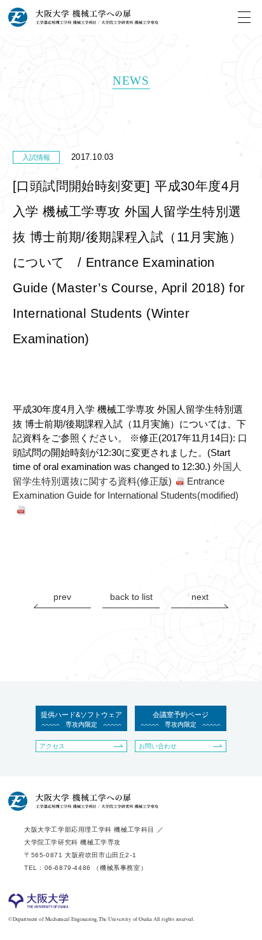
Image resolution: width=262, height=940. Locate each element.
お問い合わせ (158, 746)
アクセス (52, 746)
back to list (131, 597)
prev (62, 597)
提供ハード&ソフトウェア (81, 719)
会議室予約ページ (181, 719)
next (200, 597)
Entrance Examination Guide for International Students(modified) (125, 488)
